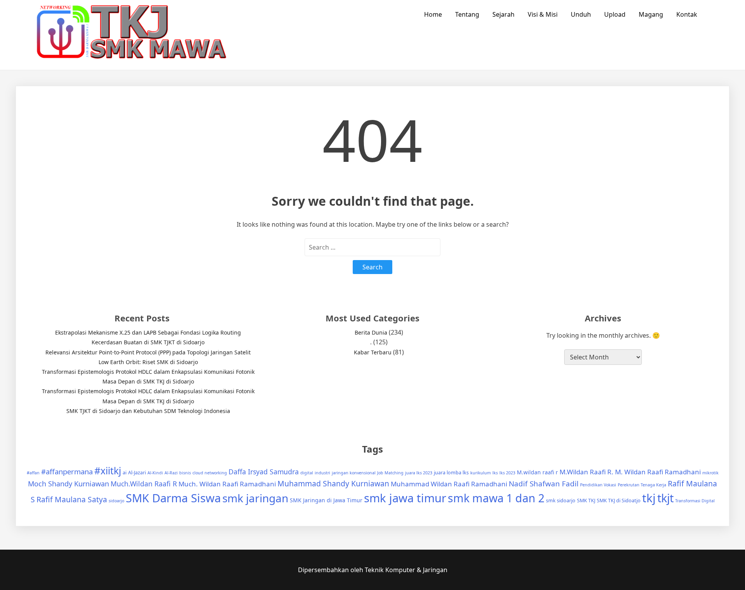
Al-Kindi (155, 472)
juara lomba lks (451, 472)
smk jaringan (255, 498)
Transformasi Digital (695, 500)
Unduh (581, 14)
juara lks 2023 (418, 472)
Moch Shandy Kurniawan (68, 483)
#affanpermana (67, 471)
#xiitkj (107, 470)
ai (124, 472)
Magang (651, 14)
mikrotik (710, 472)
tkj (649, 498)
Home (433, 14)
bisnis (185, 472)
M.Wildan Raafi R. (586, 471)
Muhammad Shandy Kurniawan (333, 483)
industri (322, 472)
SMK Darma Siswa (173, 498)
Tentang (467, 14)
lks (495, 472)
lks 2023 (507, 472)
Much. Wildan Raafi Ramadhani (227, 483)
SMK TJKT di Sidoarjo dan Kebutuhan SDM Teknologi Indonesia (148, 411)
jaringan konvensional (354, 472)
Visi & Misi (543, 14)
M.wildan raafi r (537, 472)
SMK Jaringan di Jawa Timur (326, 500)
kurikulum (480, 472)
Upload (614, 14)
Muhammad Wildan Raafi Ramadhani (449, 483)
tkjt (665, 497)
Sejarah (503, 14)
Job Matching (390, 472)
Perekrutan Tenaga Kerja (642, 485)
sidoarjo (116, 500)
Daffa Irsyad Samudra (264, 471)
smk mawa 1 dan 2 (496, 498)
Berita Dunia (371, 332)
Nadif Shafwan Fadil (544, 484)
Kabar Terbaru (373, 352)
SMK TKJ (586, 500)
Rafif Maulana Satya (71, 499)
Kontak (686, 14)
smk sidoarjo (560, 500)
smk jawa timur (405, 498)
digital (306, 472)
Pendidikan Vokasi (598, 485)
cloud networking (209, 472)
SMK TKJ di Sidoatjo (619, 500)
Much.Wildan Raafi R (144, 483)
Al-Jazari (137, 472)
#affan (33, 472)
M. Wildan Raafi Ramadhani (658, 471)
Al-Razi (171, 472)
